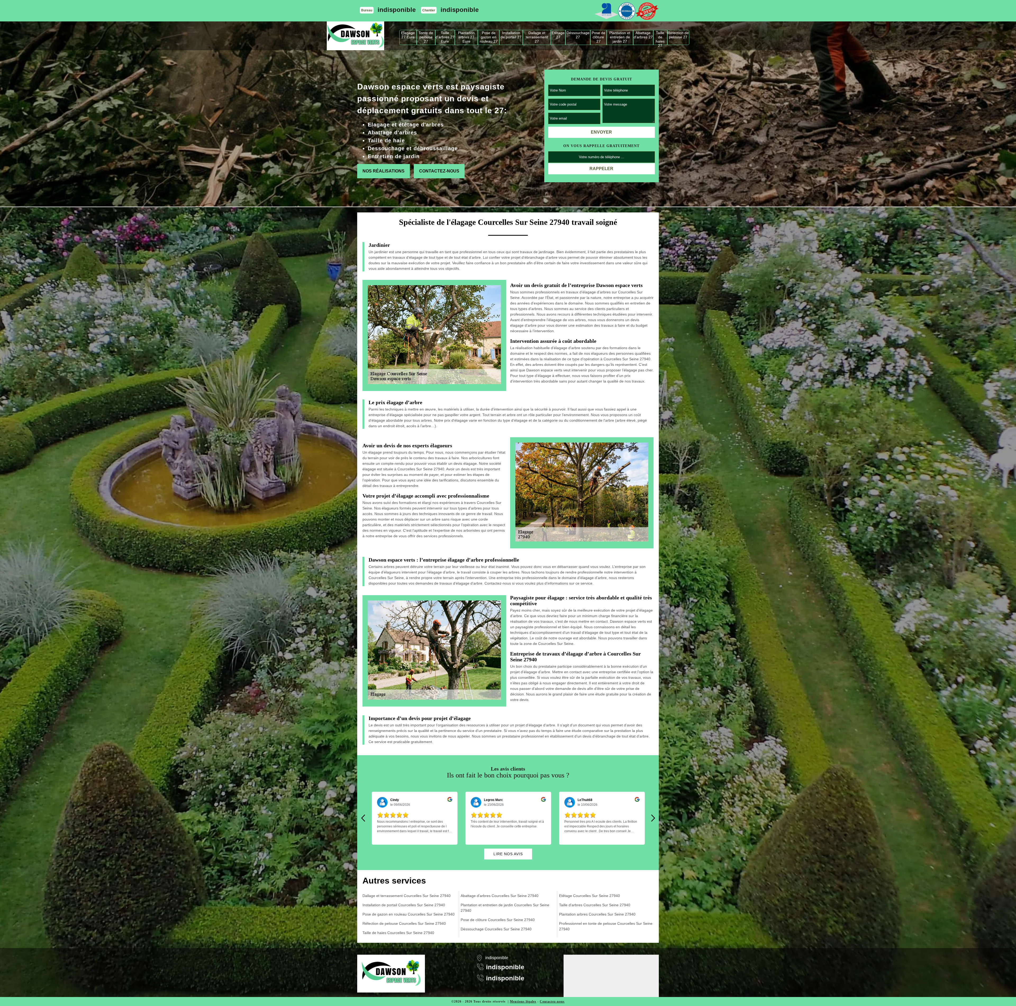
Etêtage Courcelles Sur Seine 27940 (589, 896)
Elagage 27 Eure (408, 35)
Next (653, 818)
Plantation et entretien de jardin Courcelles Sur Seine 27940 (505, 908)
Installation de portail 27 (511, 35)
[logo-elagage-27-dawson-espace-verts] (355, 35)
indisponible (397, 9)
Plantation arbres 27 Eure (466, 37)
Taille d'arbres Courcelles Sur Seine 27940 (594, 905)
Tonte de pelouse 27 (426, 37)
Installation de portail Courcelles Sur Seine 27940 (403, 905)
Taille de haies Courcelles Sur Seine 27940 (398, 933)
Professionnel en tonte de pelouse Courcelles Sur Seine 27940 (605, 926)
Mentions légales (523, 1001)
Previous (363, 818)
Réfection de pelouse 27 (678, 35)
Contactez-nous (439, 171)
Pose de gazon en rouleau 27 (489, 37)
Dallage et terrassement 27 (537, 37)
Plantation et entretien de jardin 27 (619, 37)
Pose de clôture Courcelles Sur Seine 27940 (498, 920)
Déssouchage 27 (577, 35)
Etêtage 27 (558, 35)
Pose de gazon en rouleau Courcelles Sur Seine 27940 (408, 914)
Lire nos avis (508, 854)
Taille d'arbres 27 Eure (445, 37)
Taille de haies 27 (660, 38)
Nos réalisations (383, 171)
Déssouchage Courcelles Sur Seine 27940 (496, 929)
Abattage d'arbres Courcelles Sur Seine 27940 (499, 896)
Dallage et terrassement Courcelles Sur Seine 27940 (406, 896)
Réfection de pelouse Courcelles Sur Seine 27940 (404, 923)
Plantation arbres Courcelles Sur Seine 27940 (597, 914)
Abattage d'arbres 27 (643, 35)
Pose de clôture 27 (598, 37)
